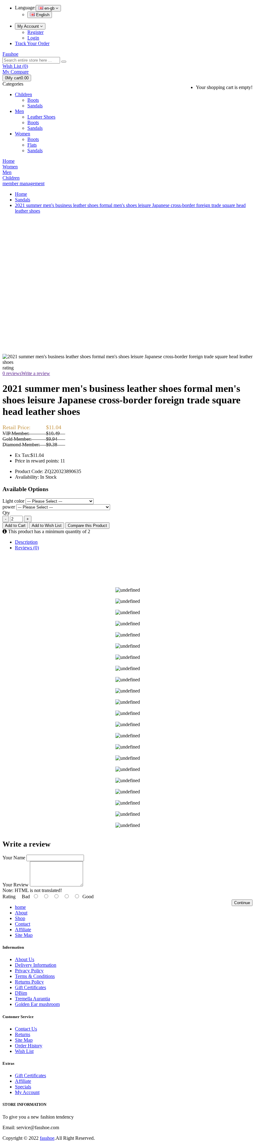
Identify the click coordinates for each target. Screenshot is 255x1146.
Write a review (35, 373)
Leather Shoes (41, 117)
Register (35, 32)
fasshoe (47, 1138)
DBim (21, 993)
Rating (9, 896)
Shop (20, 918)
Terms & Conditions (35, 976)
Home (21, 194)
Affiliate (23, 929)
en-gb (49, 8)
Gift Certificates (30, 987)
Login (33, 37)
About (21, 912)
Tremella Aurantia (32, 998)
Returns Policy (29, 981)
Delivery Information (35, 965)
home (20, 907)
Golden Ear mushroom (37, 1004)
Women (22, 133)
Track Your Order (32, 43)
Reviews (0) (27, 547)
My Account (28, 26)
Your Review (15, 884)
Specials (23, 1086)
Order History (28, 1045)
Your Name (13, 857)
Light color (13, 501)
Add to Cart (15, 525)
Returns (22, 1034)
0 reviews (11, 373)
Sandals (35, 105)
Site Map (24, 935)
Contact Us (26, 1028)
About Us (24, 959)
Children (23, 94)
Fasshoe (10, 54)
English (42, 14)
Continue (242, 902)
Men (19, 111)
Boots (33, 100)
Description (26, 542)
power (8, 507)
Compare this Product (87, 525)
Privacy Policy (29, 970)
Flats (32, 145)
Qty (6, 512)
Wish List (24, 1051)
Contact (22, 924)
